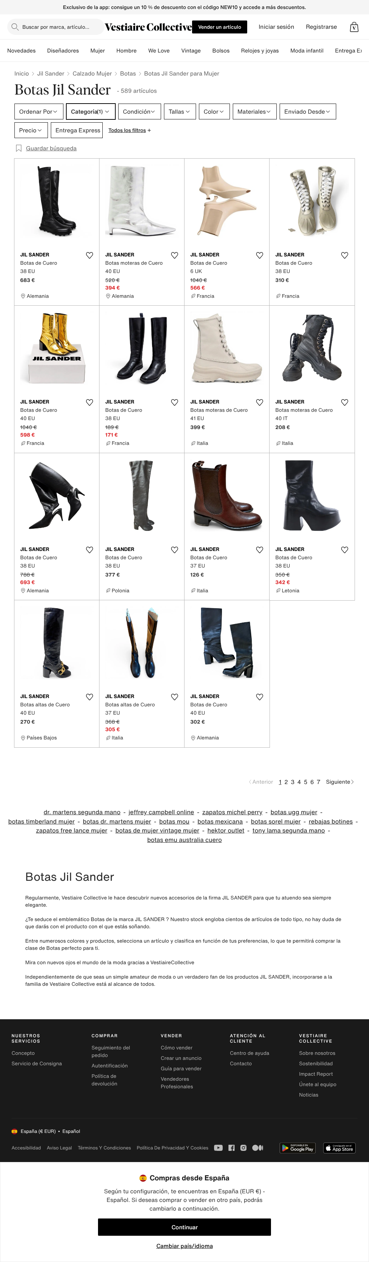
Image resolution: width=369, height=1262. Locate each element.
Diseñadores (63, 51)
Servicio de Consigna (37, 1063)
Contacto (241, 1063)
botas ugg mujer (294, 812)
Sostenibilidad (316, 1063)
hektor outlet (226, 830)
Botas (128, 73)
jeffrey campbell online (161, 812)
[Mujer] (111, 51)
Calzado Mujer (92, 73)
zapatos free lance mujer (71, 830)
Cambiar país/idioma (184, 1246)
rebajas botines (331, 821)
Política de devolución (104, 1080)
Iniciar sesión (276, 27)
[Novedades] (41, 51)
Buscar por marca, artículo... (55, 27)
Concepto (23, 1053)
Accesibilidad (26, 1147)
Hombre (126, 51)
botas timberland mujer (41, 821)
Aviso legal (59, 1147)
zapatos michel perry (232, 812)
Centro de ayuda (249, 1053)
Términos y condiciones (104, 1147)
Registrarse (321, 27)
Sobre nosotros (317, 1053)
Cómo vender (176, 1048)
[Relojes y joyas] (285, 51)
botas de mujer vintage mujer (157, 830)
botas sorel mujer (276, 821)
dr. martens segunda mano (82, 812)
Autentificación (110, 1066)
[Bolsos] (235, 51)
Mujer (97, 51)
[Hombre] (142, 51)
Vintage (191, 51)
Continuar (185, 1227)
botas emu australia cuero (184, 839)
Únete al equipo (318, 1084)
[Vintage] (206, 51)
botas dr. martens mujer (117, 821)
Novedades (21, 51)
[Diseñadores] (85, 51)
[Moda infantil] (329, 51)
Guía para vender (181, 1068)
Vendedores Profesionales (177, 1082)
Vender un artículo (219, 27)
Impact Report (316, 1074)
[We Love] (175, 51)
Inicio (21, 73)
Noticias (308, 1095)
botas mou (174, 821)
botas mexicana (220, 821)
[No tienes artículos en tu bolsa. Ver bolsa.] (354, 27)
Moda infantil (307, 51)
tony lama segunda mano (289, 830)
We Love (159, 51)
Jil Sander (50, 73)
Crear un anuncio (181, 1058)
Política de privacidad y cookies (172, 1147)
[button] (354, 27)
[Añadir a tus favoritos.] (89, 255)
